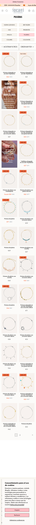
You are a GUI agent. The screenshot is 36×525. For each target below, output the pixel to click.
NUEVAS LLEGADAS (9, 25)
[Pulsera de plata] (9, 207)
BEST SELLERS (26, 25)
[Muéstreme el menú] (2, 10)
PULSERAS (26, 35)
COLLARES (9, 40)
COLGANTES (26, 40)
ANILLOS (9, 35)
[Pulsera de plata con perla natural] (27, 178)
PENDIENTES (26, 30)
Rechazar (17, 515)
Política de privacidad (17, 505)
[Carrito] (33, 10)
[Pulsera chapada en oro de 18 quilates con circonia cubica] (27, 293)
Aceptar (17, 510)
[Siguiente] (27, 435)
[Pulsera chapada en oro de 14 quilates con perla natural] (27, 90)
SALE (9, 30)
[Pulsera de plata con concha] (27, 236)
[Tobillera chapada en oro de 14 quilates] (27, 150)
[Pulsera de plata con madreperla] (9, 178)
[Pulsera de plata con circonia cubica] (27, 207)
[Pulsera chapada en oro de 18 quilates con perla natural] (27, 352)
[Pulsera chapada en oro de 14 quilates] (9, 61)
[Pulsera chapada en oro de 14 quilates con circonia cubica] (9, 120)
